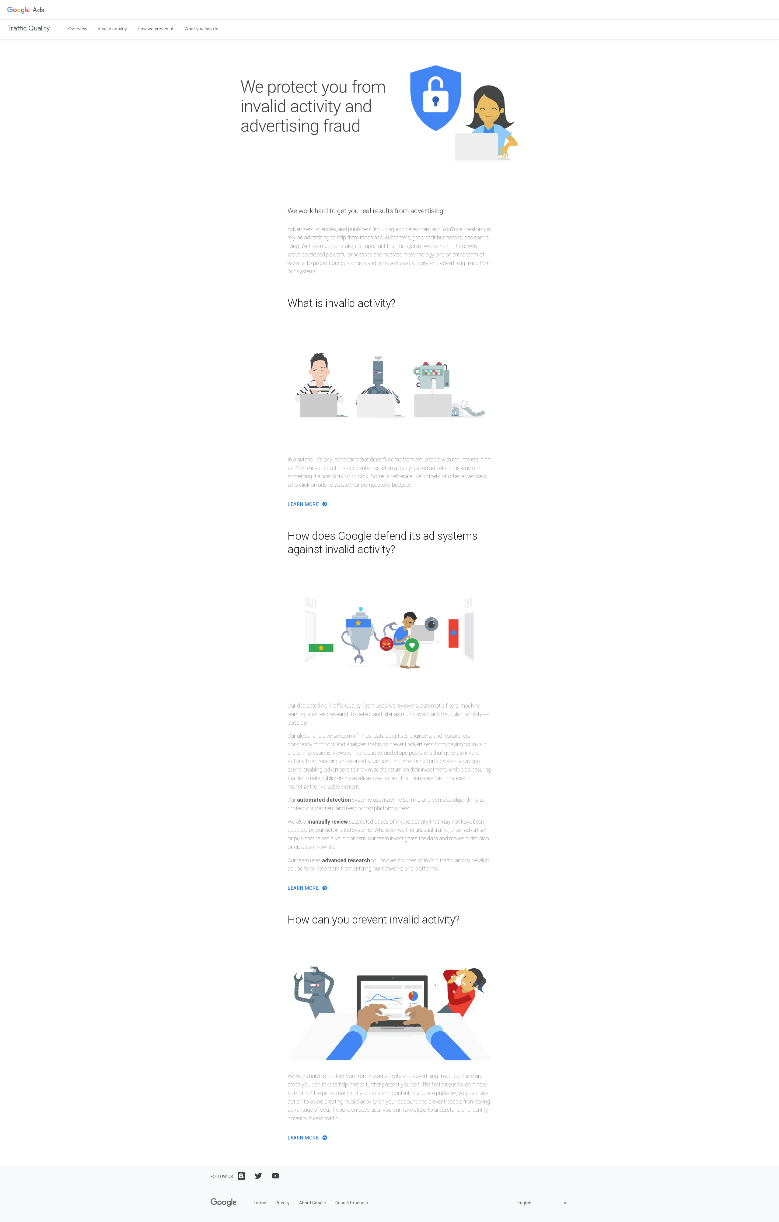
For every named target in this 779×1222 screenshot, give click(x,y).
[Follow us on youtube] (275, 1176)
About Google (312, 1202)
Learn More (304, 504)
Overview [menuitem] (77, 28)
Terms (259, 1202)
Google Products (351, 1202)
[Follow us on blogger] (241, 1176)
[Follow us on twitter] (258, 1176)
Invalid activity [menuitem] (112, 28)
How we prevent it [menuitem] (155, 28)
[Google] (224, 1202)
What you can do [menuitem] (201, 28)
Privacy (282, 1202)
